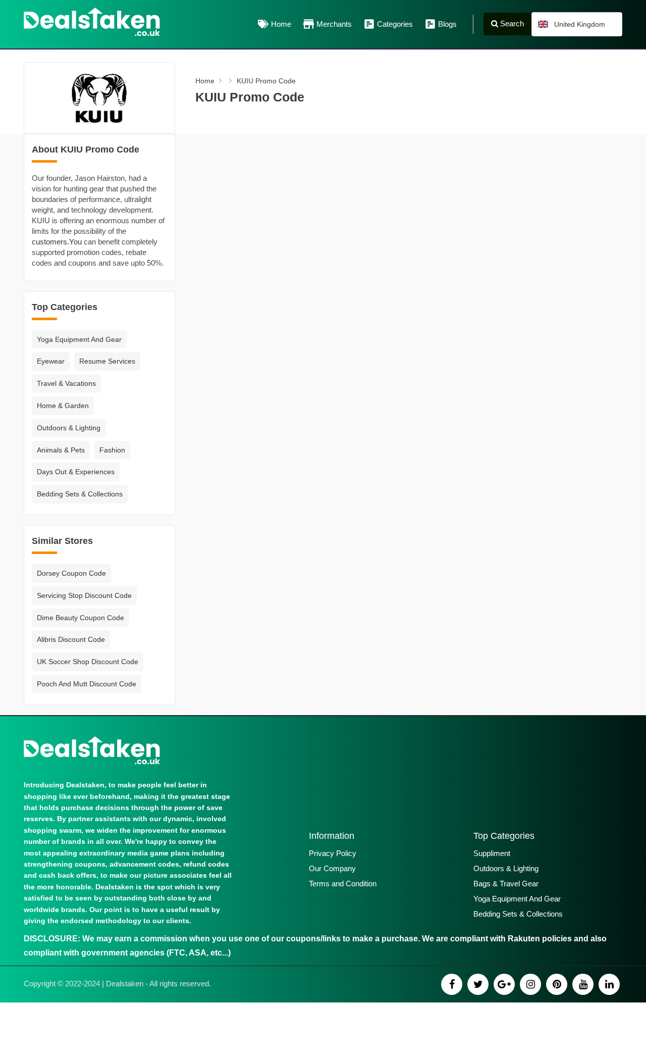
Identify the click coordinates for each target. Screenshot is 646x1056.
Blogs (447, 24)
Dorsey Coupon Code (71, 573)
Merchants (334, 24)
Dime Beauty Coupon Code (80, 618)
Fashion (112, 450)
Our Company (332, 868)
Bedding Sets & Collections (80, 494)
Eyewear (51, 361)
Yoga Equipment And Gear (79, 339)
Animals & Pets (61, 450)
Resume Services (107, 361)
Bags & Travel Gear (506, 883)
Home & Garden (63, 405)
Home (281, 24)
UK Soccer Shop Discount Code (87, 662)
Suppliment (491, 853)
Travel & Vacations (66, 383)
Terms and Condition (342, 883)
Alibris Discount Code (71, 639)
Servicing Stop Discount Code (84, 595)
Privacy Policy (332, 853)
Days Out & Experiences (76, 472)
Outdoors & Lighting (68, 428)
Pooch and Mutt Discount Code (86, 684)
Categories (395, 24)
